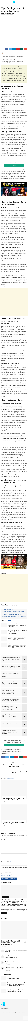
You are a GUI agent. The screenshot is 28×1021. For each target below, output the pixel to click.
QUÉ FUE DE (6, 5)
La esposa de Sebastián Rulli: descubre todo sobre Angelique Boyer (10, 942)
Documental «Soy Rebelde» (8, 58)
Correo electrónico (6, 861)
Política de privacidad (6, 872)
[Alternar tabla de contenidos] (22, 53)
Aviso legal (9, 875)
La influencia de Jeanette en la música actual (12, 61)
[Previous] (13, 652)
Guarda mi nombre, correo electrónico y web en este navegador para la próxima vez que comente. (14, 868)
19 (8, 634)
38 (4, 801)
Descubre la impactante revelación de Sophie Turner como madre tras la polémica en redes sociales (16, 984)
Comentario (4, 839)
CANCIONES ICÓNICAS (8, 749)
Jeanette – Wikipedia (7, 609)
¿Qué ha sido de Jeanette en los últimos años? (13, 56)
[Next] (15, 652)
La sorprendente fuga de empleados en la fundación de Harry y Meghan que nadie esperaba (17, 625)
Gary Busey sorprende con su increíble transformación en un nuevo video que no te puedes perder (17, 632)
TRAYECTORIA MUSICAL (16, 751)
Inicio (2, 5)
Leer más (4, 913)
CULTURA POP (17, 749)
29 (9, 628)
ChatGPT (14, 165)
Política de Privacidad (5, 1012)
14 (8, 992)
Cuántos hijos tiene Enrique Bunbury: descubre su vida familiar (13, 823)
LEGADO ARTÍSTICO (6, 751)
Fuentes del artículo (6, 62)
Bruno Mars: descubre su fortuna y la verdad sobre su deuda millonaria (13, 799)
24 (8, 980)
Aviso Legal (14, 1012)
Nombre (3, 856)
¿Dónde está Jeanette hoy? (8, 59)
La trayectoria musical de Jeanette (10, 55)
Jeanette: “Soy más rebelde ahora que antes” (12, 614)
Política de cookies (22, 1012)
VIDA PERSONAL (5, 753)
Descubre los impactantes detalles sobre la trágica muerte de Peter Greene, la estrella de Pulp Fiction (17, 638)
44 (4, 825)
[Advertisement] (14, 31)
